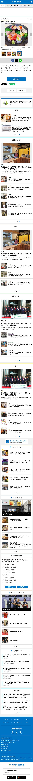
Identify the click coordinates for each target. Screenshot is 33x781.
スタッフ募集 (5, 748)
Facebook (12, 732)
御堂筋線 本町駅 (9, 564)
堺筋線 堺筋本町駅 (10, 580)
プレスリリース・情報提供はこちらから (10, 740)
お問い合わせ (5, 744)
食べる (8, 5)
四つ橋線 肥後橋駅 (10, 572)
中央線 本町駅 (9, 575)
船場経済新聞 (16, 2)
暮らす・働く (23, 5)
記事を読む (16, 79)
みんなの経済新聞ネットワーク (16, 765)
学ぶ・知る (30, 5)
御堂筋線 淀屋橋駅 (10, 567)
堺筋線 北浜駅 (9, 582)
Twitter (16, 732)
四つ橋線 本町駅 (9, 569)
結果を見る (22, 587)
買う (18, 5)
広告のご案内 (5, 746)
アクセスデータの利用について (8, 742)
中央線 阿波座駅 (9, 577)
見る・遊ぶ (13, 5)
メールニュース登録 (6, 750)
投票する (10, 587)
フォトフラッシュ (5, 18)
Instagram (20, 732)
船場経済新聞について (6, 738)
